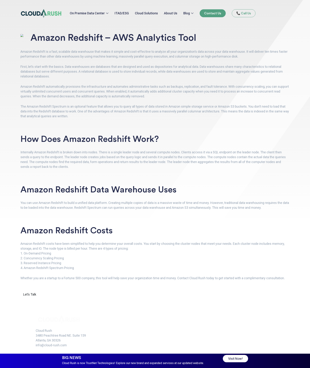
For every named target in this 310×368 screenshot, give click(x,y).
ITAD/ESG (122, 13)
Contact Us (212, 13)
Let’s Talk (29, 294)
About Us (170, 13)
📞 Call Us (243, 13)
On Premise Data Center (87, 13)
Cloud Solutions (146, 13)
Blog (186, 13)
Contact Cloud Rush (191, 278)
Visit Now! (235, 358)
